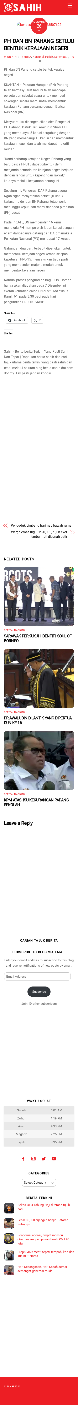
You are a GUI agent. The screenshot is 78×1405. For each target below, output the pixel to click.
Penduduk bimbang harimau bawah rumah (42, 525)
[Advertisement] (39, 406)
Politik (49, 57)
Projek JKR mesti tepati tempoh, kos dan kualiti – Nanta (45, 1254)
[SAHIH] (22, 10)
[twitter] (44, 1158)
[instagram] (33, 1158)
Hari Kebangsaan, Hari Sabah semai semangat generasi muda (42, 1269)
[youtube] (54, 1158)
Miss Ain (10, 56)
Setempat (60, 57)
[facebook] (23, 1158)
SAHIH (10, 1386)
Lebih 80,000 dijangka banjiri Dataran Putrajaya (42, 1222)
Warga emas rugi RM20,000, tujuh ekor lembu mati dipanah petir (39, 534)
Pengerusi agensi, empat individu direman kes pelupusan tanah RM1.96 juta (43, 1239)
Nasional (38, 57)
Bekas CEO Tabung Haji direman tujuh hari (43, 1207)
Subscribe (39, 992)
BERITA (26, 57)
